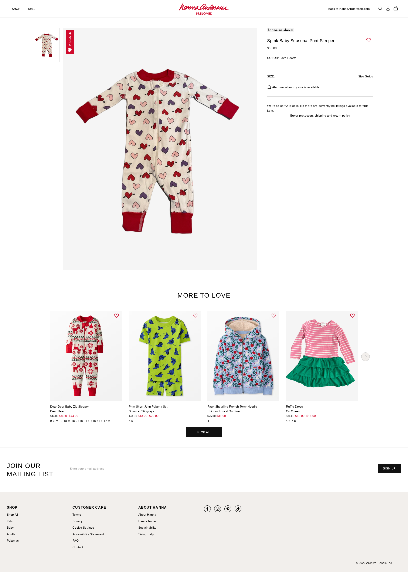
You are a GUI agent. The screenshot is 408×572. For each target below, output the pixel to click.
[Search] (380, 9)
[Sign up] (388, 9)
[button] (369, 40)
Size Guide (365, 76)
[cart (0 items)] (396, 8)
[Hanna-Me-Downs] (204, 9)
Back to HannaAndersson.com (349, 8)
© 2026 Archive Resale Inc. (374, 563)
